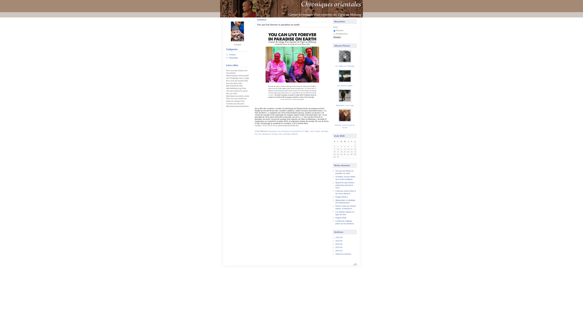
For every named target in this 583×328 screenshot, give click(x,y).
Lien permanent (283, 131)
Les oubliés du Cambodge (344, 66)
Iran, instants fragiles (345, 86)
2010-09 (338, 237)
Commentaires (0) (296, 131)
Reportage (233, 58)
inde (280, 134)
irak (259, 134)
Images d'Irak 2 (341, 197)
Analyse (232, 55)
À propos (237, 45)
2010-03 (338, 247)
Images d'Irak (340, 218)
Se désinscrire (342, 34)
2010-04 (338, 244)
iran (256, 134)
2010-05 (338, 241)
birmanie (274, 134)
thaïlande (294, 134)
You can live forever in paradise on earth (278, 24)
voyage (317, 131)
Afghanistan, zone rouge (345, 105)
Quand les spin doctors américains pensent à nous (344, 185)
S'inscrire (339, 30)
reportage (324, 131)
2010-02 (338, 251)
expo (312, 131)
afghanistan (266, 134)
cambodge (286, 134)
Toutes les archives (343, 254)
